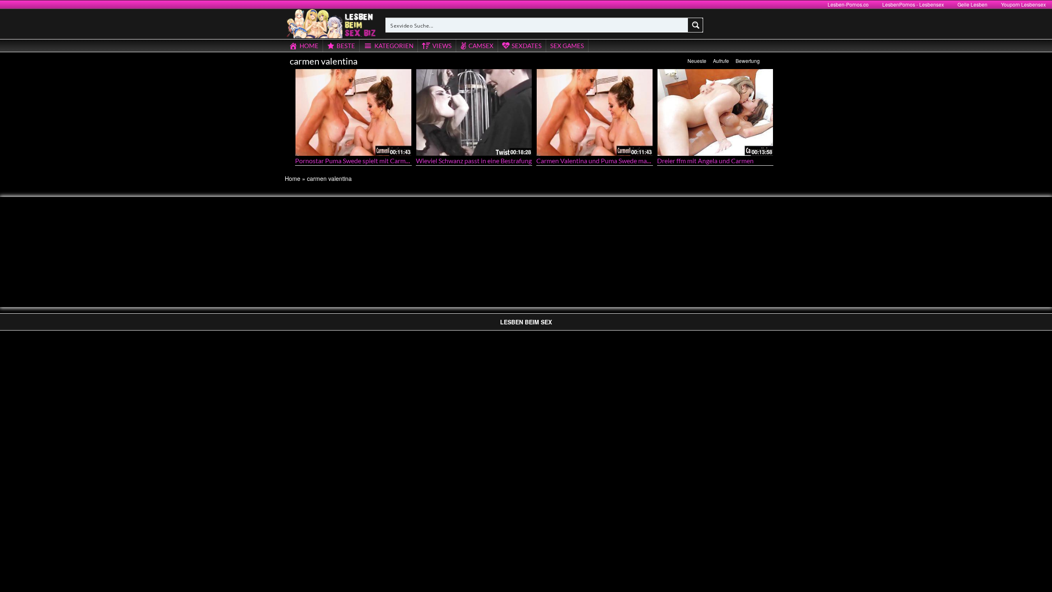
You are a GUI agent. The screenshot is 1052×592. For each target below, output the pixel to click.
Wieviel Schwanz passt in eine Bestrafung (474, 160)
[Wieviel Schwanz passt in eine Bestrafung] (474, 112)
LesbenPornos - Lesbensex (913, 4)
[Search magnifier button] (696, 25)
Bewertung (748, 60)
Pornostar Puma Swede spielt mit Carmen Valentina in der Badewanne (394, 160)
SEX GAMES (567, 45)
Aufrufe (721, 60)
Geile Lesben (972, 4)
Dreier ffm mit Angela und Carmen (705, 160)
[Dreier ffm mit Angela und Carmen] (715, 112)
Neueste (696, 60)
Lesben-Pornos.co (848, 4)
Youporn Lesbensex (1023, 4)
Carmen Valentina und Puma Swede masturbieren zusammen (622, 160)
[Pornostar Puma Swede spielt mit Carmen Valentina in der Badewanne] (353, 112)
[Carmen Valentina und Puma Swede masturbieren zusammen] (594, 112)
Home (292, 178)
